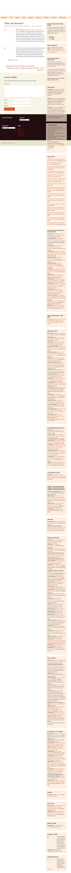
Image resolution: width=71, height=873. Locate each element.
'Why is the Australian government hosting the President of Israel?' (54, 264)
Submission (54, 98)
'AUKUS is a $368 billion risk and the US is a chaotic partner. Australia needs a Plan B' (55, 505)
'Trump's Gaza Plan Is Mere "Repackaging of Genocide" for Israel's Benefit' (55, 343)
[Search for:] (68, 17)
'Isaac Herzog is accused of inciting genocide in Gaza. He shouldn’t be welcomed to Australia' (56, 270)
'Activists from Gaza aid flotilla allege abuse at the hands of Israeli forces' (56, 321)
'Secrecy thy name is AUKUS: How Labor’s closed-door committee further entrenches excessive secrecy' (56, 497)
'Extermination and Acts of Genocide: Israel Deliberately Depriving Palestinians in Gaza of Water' (56, 410)
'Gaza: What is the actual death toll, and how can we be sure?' (55, 375)
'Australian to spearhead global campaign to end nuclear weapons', (56, 777)
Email (6, 103)
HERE (57, 79)
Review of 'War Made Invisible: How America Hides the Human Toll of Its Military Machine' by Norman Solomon (56, 640)
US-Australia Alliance (26, 26)
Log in (19, 128)
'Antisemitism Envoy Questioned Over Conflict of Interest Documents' (56, 240)
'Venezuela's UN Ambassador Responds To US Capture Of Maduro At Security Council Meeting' (56, 529)
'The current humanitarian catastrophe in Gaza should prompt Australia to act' (55, 353)
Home (11, 17)
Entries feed (20, 130)
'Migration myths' (57, 739)
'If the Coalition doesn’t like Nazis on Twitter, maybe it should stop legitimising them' (56, 744)
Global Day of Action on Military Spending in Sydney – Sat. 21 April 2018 (26, 69)
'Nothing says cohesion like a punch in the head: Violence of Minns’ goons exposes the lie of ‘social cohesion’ (56, 253)
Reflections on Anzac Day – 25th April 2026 (56, 183)
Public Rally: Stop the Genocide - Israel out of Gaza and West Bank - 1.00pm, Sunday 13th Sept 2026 (56, 51)
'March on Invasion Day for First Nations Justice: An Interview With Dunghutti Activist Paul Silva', (56, 770)
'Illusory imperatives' (61, 636)
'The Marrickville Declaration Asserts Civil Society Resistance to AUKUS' (54, 600)
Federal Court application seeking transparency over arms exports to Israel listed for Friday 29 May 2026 (56, 180)
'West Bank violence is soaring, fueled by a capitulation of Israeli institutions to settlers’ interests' (56, 446)
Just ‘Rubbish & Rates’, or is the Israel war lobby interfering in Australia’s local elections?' (56, 807)
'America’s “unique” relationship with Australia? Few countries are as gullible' (56, 616)
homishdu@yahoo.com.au (52, 144)
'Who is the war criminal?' (59, 608)
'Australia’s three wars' (60, 611)
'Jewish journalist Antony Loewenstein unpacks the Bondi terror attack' (56, 296)
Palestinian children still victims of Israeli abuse (19, 66)
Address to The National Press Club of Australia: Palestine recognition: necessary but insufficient (56, 348)
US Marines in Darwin (17, 26)
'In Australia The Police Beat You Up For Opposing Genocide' (55, 259)
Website (6, 105)
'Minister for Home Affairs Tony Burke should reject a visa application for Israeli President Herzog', (56, 285)
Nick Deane (39, 26)
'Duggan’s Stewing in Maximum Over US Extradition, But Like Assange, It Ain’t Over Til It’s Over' (55, 757)
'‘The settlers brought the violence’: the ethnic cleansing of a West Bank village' (56, 442)
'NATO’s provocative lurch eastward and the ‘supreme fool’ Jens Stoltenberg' (56, 632)
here (54, 420)
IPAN (34, 26)
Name (6, 100)
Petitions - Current (56, 794)
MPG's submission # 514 (57, 89)
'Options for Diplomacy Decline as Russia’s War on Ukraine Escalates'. (56, 708)
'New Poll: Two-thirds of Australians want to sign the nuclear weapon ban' (56, 562)
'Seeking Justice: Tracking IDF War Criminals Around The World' (55, 402)
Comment (7, 84)
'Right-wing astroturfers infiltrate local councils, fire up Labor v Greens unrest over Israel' (55, 813)
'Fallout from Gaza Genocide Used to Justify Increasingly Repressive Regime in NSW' (55, 291)
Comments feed (21, 132)
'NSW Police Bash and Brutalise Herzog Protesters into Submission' (55, 247)
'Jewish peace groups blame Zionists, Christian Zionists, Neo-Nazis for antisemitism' (55, 763)
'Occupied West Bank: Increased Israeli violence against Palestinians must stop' (56, 464)
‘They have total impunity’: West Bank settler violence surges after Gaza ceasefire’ (56, 458)
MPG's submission (56, 107)
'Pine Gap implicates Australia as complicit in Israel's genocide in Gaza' (56, 371)
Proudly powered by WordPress (8, 143)
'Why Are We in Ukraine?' (56, 703)
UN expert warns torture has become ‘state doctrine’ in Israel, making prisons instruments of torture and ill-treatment (56, 189)
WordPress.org (21, 134)
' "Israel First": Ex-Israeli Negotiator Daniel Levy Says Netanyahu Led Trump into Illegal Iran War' (56, 476)
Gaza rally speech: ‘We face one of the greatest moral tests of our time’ (56, 380)
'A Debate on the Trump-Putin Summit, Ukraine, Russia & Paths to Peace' (55, 666)
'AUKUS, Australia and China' (59, 644)
